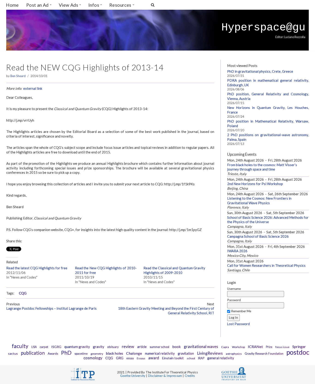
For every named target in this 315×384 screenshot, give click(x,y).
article (142, 347)
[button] (50, 5)
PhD (66, 352)
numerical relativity (160, 353)
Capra (225, 347)
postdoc (297, 352)
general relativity (220, 358)
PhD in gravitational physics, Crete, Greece (260, 71)
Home (12, 5)
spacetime (81, 353)
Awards (53, 353)
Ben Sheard (18, 76)
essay (130, 358)
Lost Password (238, 324)
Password (234, 300)
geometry (97, 353)
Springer (299, 346)
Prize (269, 347)
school (191, 358)
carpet (44, 347)
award (153, 358)
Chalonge (134, 353)
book (176, 346)
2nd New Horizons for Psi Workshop (255, 184)
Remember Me (241, 311)
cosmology (92, 358)
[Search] (153, 5)
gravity (98, 347)
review (128, 346)
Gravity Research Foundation (264, 353)
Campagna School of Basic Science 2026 (258, 236)
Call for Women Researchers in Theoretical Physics (266, 265)
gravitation (186, 353)
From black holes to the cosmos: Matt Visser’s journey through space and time (262, 167)
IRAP (201, 358)
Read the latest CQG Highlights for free (36, 268)
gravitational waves (201, 346)
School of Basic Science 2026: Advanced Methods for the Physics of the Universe (268, 219)
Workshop (238, 347)
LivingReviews (210, 353)
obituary (113, 347)
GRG (119, 358)
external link (32, 88)
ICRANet (255, 346)
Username (234, 289)
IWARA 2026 (237, 251)
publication (33, 353)
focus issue (282, 347)
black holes (114, 353)
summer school (159, 347)
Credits (190, 376)
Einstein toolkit (173, 358)
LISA (34, 347)
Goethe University (132, 376)
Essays (141, 358)
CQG (23, 293)
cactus (13, 353)
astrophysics (234, 353)
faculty (20, 346)
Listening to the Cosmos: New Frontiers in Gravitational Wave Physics (259, 200)
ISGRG (56, 347)
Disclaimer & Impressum (165, 376)
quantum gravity (77, 347)
